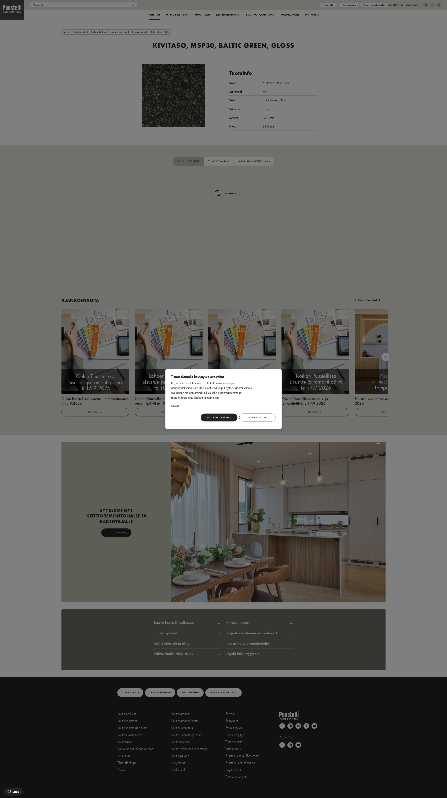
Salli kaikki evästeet (219, 417)
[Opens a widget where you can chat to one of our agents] (13, 792)
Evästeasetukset (257, 417)
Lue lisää (175, 405)
